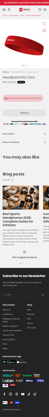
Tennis (22, 15)
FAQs (5, 344)
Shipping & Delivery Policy (11, 320)
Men (29, 310)
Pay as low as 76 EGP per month (23, 98)
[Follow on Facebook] (4, 394)
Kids (29, 318)
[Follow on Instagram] (10, 394)
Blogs (5, 348)
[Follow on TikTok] (29, 394)
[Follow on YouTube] (23, 394)
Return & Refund (10, 326)
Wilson (6, 72)
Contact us (8, 314)
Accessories (13, 15)
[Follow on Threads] (16, 394)
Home (5, 15)
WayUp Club (8, 335)
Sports (30, 323)
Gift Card (31, 327)
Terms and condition (12, 330)
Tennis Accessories (33, 15)
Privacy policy (9, 339)
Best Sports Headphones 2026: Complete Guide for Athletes (18, 219)
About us (7, 310)
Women (30, 314)
